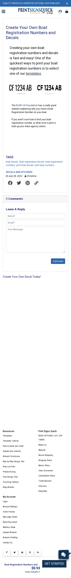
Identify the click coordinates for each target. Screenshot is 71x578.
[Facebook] (6, 552)
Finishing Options (11, 482)
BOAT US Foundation (27, 105)
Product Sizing (9, 472)
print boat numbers (44, 165)
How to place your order (13, 446)
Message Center (10, 517)
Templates (7, 436)
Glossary (42, 486)
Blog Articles (8, 487)
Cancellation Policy (46, 476)
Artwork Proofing (10, 537)
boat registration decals (31, 161)
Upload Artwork (10, 532)
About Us (42, 445)
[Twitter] (14, 552)
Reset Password (10, 522)
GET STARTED (54, 563)
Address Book (9, 527)
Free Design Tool (10, 477)
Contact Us (7, 542)
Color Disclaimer (45, 470)
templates (33, 73)
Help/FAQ (42, 491)
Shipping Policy (45, 460)
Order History (9, 512)
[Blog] (37, 552)
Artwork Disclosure (11, 456)
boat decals (12, 161)
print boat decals (25, 165)
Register (42, 450)
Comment (58, 261)
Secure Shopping (45, 455)
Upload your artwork (12, 451)
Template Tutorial (11, 441)
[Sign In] (60, 11)
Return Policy (44, 465)
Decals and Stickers (19, 172)
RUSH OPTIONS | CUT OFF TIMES (50, 438)
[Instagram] (30, 552)
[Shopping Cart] (66, 11)
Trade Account (44, 481)
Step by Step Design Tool (13, 461)
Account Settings (10, 506)
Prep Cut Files (9, 466)
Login (5, 501)
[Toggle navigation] (4, 11)
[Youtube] (22, 552)
